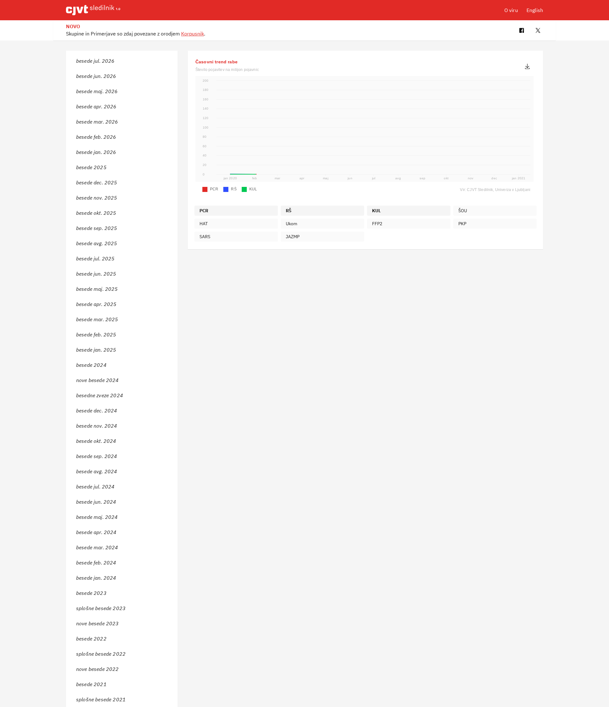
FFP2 (377, 223)
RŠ (288, 210)
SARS (205, 236)
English (535, 10)
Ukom (292, 223)
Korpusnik (192, 33)
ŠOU (462, 210)
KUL (376, 210)
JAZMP (293, 236)
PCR (204, 210)
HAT (204, 223)
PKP (462, 223)
